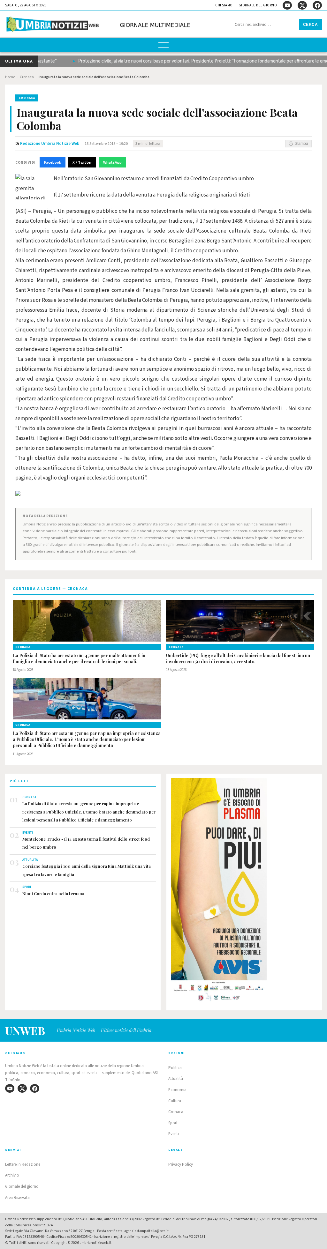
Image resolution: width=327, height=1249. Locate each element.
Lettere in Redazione (22, 1164)
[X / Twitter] (302, 5)
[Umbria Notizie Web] (99, 25)
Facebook (52, 162)
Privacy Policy (180, 1164)
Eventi (173, 1134)
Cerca (310, 24)
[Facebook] (317, 5)
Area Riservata (17, 1198)
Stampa (301, 143)
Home (10, 77)
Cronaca (27, 77)
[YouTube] (287, 5)
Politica (175, 1068)
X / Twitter (82, 162)
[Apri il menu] (163, 45)
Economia (177, 1090)
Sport (173, 1123)
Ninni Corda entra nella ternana (53, 893)
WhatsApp (112, 162)
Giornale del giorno (258, 5)
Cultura (174, 1101)
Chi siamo (224, 5)
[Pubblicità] (244, 892)
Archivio (12, 1175)
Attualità (175, 1079)
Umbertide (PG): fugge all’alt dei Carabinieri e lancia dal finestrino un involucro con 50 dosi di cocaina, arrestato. (238, 659)
